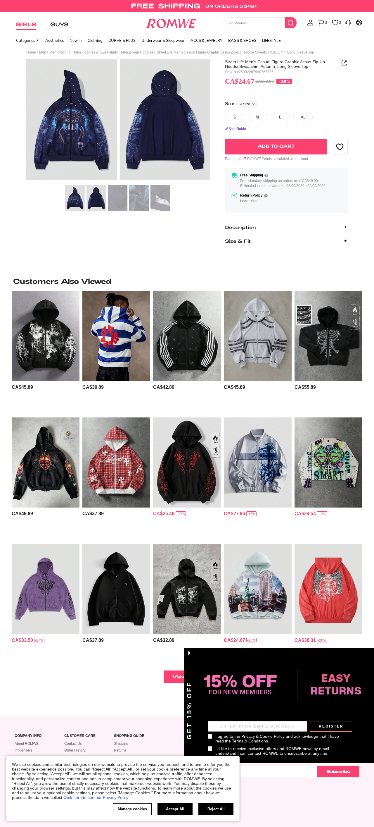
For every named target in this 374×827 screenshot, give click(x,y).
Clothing (95, 40)
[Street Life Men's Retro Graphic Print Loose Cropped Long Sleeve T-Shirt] (328, 462)
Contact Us (73, 744)
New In (76, 40)
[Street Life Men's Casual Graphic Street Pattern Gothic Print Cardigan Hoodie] (45, 336)
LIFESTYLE (271, 40)
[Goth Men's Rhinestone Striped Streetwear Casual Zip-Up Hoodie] (187, 336)
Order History (74, 750)
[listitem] (45, 352)
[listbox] (310, 22)
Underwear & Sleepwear (163, 40)
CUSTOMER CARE (80, 736)
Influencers (23, 750)
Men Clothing (60, 52)
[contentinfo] (22, 387)
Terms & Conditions (250, 741)
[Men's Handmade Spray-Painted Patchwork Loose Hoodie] (258, 336)
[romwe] (171, 22)
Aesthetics (54, 40)
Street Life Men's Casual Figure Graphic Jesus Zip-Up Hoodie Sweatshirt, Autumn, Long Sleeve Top (275, 64)
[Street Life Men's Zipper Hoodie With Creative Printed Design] (187, 589)
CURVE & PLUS (122, 40)
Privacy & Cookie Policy (263, 736)
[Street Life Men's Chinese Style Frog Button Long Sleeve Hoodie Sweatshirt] (116, 589)
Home (31, 52)
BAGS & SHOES (242, 40)
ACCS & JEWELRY (206, 40)
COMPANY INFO (28, 736)
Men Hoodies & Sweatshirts (96, 52)
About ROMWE (27, 744)
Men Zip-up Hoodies (137, 52)
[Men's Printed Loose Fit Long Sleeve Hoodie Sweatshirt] (258, 589)
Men (42, 52)
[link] (187, 7)
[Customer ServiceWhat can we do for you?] (348, 22)
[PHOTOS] (118, 120)
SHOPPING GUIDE (129, 736)
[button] (340, 146)
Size (237, 103)
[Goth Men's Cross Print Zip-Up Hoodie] (258, 462)
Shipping (121, 744)
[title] (187, 281)
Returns (120, 750)
